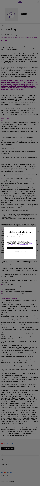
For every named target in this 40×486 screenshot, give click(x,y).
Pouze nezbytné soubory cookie (20, 251)
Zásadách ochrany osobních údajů (22, 244)
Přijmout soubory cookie (20, 247)
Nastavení (20, 254)
